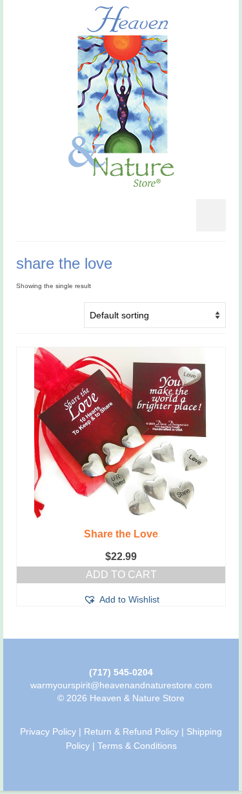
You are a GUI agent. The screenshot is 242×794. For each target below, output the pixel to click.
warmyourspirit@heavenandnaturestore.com (121, 685)
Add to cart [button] (121, 574)
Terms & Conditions (137, 746)
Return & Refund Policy (131, 731)
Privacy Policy (48, 731)
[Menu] (211, 215)
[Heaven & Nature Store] (121, 96)
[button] (121, 599)
